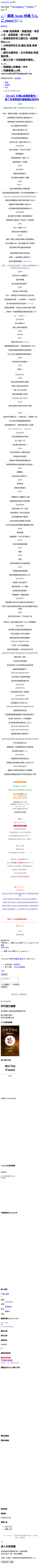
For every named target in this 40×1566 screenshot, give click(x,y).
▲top (3, 970)
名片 (6, 87)
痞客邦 (16, 959)
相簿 (6, 82)
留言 (21, 959)
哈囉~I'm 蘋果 (4, 1322)
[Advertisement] (9, 1474)
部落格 (7, 85)
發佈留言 (4, 987)
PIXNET (9, 1535)
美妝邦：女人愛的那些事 (10, 1363)
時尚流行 (17, 964)
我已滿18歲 (5, 1562)
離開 (11, 1562)
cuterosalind (5, 947)
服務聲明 (22, 1537)
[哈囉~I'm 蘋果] (1, 1325)
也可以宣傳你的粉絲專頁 (7, 1326)
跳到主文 (4, 26)
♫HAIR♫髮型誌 (19, 967)
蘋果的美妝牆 (6, 1358)
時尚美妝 (17, 78)
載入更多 (4, 974)
